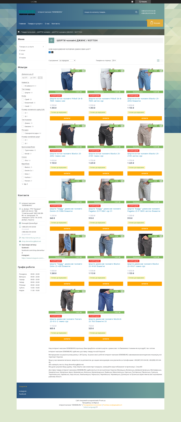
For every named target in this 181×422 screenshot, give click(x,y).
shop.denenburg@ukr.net (31, 241)
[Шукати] (136, 12)
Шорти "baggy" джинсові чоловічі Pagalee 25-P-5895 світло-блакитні (143, 210)
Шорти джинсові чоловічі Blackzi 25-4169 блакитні (104, 265)
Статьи (22, 50)
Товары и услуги (34, 23)
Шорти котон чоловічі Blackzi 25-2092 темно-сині (66, 155)
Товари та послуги (28, 32)
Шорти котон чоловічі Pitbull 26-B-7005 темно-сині (66, 99)
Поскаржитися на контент (92, 405)
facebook (22, 394)
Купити (67, 118)
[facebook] (50, 52)
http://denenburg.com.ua (31, 238)
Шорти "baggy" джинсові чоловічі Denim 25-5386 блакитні (66, 210)
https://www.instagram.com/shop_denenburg (33, 258)
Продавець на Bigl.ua (90, 403)
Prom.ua (102, 400)
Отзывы (22, 58)
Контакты (56, 23)
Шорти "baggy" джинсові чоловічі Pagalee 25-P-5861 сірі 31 (105, 210)
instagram (22, 391)
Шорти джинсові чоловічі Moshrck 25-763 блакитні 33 (105, 320)
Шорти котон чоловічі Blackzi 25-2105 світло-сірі (143, 155)
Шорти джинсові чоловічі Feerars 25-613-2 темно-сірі (66, 320)
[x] (52, 52)
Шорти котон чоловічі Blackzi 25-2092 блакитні (143, 99)
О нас (47, 23)
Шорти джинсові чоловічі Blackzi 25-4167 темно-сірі (143, 265)
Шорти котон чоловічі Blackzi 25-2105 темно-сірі (104, 155)
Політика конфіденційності (112, 405)
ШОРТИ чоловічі (43, 32)
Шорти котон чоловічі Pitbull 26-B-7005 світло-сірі (105, 99)
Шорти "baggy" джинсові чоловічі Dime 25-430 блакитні (66, 265)
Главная (22, 23)
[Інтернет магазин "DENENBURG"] (27, 12)
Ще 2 (26, 184)
